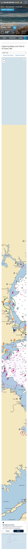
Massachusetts (10, 7)
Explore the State (20, 55)
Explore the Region (8, 55)
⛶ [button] (24, 59)
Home (2, 7)
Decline (7, 531)
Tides (4, 38)
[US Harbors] (11, 2)
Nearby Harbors (6, 9)
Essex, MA (19, 7)
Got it (18, 531)
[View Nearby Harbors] (14, 27)
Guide (20, 38)
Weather (12, 38)
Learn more (17, 528)
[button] (15, 330)
